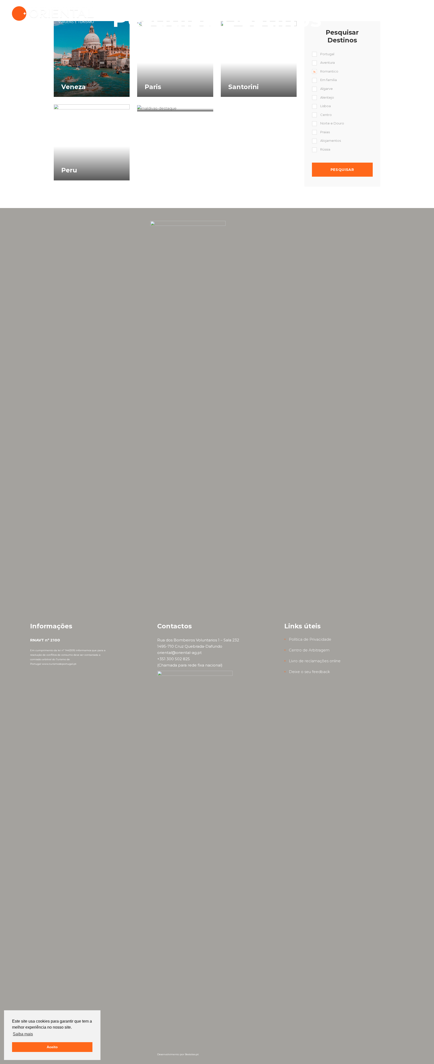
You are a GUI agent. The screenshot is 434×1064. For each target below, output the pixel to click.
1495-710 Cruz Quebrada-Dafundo (189, 646)
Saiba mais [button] (23, 1034)
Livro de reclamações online (315, 660)
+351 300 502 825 (173, 658)
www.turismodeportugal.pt (59, 664)
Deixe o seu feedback (309, 671)
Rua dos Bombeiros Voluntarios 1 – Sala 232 (198, 640)
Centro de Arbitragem (309, 650)
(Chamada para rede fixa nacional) (190, 665)
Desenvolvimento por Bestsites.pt (178, 1054)
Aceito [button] (52, 1047)
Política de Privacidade (310, 639)
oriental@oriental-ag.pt (179, 652)
